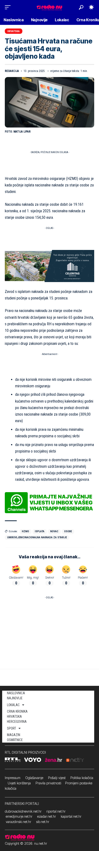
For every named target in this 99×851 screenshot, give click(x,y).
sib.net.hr (42, 822)
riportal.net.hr (56, 811)
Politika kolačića (81, 778)
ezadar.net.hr (46, 816)
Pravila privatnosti (48, 783)
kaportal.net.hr (71, 816)
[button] (9, 7)
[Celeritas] (49, 265)
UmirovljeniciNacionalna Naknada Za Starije (37, 537)
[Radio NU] (49, 7)
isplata (39, 531)
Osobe (68, 531)
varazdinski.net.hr (18, 822)
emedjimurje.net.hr (19, 816)
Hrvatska (13, 31)
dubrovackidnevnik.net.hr (23, 811)
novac (54, 531)
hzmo (25, 531)
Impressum (12, 778)
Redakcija (12, 71)
